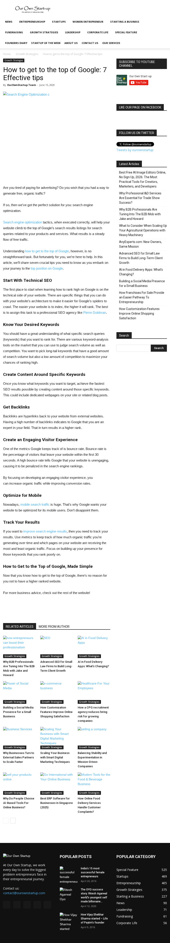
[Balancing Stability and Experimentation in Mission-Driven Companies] (94, 738)
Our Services (111, 43)
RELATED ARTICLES (19, 626)
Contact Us (90, 43)
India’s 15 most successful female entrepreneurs (92, 872)
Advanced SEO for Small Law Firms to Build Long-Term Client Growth (56, 666)
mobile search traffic (35, 504)
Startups (59, 21)
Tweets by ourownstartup (134, 150)
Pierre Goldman (94, 312)
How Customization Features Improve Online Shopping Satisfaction (56, 712)
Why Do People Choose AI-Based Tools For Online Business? (18, 803)
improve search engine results (45, 531)
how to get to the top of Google (47, 251)
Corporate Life (97, 32)
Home (7, 54)
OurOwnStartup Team (21, 85)
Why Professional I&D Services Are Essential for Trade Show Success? (140, 197)
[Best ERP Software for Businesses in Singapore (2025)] (56, 783)
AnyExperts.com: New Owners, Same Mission (140, 244)
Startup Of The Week (45, 43)
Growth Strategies (44, 32)
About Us (71, 43)
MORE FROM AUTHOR (54, 626)
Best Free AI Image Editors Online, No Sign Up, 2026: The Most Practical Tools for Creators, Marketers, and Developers (142, 179)
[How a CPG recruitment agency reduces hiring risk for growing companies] (94, 692)
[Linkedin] (27, 904)
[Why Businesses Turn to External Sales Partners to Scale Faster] (19, 738)
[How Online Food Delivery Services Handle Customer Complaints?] (94, 783)
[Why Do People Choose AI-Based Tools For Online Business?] (19, 783)
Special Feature (126, 32)
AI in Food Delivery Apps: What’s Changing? (141, 272)
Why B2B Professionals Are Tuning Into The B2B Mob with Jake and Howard (140, 214)
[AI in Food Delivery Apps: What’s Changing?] (94, 647)
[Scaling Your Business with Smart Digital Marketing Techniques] (56, 738)
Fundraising (14, 32)
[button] (161, 22)
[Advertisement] (115, 9)
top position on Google (47, 268)
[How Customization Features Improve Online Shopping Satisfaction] (56, 692)
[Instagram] (16, 904)
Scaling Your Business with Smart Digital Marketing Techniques (55, 757)
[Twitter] (37, 904)
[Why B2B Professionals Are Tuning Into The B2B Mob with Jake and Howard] (19, 647)
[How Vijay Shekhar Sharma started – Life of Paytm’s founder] (68, 922)
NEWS (8, 21)
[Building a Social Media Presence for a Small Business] (19, 692)
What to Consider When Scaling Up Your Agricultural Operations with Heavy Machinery (143, 230)
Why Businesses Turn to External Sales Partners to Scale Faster (18, 757)
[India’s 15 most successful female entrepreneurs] (68, 875)
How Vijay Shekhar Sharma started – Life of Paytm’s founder (94, 918)
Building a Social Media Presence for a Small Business (18, 712)
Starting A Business (124, 21)
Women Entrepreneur (88, 21)
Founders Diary (16, 43)
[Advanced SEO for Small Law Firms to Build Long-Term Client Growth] (56, 647)
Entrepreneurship (32, 21)
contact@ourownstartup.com (24, 893)
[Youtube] (47, 904)
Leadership (72, 32)
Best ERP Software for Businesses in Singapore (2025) (56, 803)
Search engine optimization (22, 222)
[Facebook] (6, 904)
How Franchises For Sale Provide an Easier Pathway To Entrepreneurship (141, 297)
